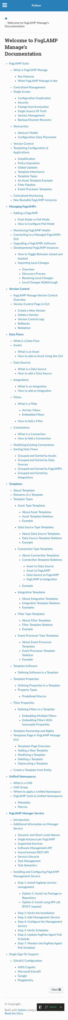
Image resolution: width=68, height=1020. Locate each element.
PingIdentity (25, 980)
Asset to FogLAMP (38, 570)
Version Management (31, 115)
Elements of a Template (28, 494)
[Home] (6, 18)
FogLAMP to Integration (41, 579)
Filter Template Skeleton (37, 624)
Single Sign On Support (24, 954)
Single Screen (21, 91)
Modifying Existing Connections (33, 445)
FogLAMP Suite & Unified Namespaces (38, 796)
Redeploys (24, 328)
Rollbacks (24, 323)
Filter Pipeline (26, 184)
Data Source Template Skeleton (42, 538)
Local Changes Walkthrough (40, 282)
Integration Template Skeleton (41, 603)
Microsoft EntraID (29, 971)
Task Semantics (27, 865)
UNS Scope (20, 787)
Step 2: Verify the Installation (36, 913)
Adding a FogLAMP (25, 213)
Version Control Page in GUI (31, 304)
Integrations (21, 380)
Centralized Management (29, 87)
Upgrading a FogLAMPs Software (34, 243)
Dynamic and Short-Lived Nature (39, 835)
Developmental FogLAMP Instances (36, 247)
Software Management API (35, 848)
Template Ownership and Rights (33, 731)
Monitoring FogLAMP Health (31, 230)
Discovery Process (34, 273)
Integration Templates (31, 592)
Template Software (25, 666)
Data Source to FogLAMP (42, 575)
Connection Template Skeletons (42, 559)
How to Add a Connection (34, 438)
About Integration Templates (40, 598)
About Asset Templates (36, 512)
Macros (22, 806)
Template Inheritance (31, 171)
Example (27, 520)
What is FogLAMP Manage (30, 70)
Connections (21, 427)
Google (22, 975)
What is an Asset (28, 351)
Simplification (26, 158)
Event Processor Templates (35, 189)
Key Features (26, 76)
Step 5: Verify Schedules (33, 930)
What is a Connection (32, 434)
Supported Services (30, 843)
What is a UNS (22, 783)
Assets (17, 345)
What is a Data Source (32, 369)
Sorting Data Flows (25, 449)
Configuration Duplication (34, 98)
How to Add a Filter (30, 421)
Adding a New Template (33, 750)
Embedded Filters (33, 414)
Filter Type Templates (31, 614)
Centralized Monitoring (28, 195)
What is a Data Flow (26, 341)
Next (54, 989)
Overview (28, 269)
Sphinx (22, 1010)
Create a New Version (31, 310)
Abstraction (20, 126)
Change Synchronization (33, 106)
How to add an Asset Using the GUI (40, 356)
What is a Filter (27, 403)
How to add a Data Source (34, 373)
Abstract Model (28, 132)
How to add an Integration (34, 390)
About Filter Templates (36, 620)
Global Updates (28, 167)
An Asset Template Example (35, 180)
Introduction (21, 819)
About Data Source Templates (41, 533)
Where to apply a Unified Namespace (37, 791)
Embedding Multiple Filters (39, 715)
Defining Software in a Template (38, 672)
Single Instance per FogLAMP (36, 839)
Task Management (29, 861)
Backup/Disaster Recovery (34, 119)
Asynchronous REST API (33, 852)
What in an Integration (32, 386)
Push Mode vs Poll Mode (34, 219)
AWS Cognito (26, 967)
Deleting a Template (30, 759)
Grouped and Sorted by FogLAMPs (40, 468)
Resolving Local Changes (37, 278)
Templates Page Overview (34, 746)
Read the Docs (14, 1013)
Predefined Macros (34, 696)
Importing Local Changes (33, 263)
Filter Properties (23, 702)
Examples (28, 607)
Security (23, 102)
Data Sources (21, 362)
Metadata (24, 802)
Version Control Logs (31, 319)
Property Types (27, 689)
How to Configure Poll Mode (36, 223)
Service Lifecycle (28, 856)
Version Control (23, 143)
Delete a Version (28, 315)
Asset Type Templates (31, 505)
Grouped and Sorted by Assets (37, 455)
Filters (17, 397)
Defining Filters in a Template (36, 709)
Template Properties (26, 679)
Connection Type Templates (35, 549)
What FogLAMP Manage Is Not (37, 80)
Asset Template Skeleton (37, 516)
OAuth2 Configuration (27, 960)
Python (36, 5)
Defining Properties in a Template (39, 685)
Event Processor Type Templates (38, 635)
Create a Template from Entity (32, 770)
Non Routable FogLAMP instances (35, 200)
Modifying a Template (31, 754)
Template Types (27, 176)
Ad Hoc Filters (31, 410)
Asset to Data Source (39, 566)
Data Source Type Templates (36, 527)
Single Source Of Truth (32, 111)
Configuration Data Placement (37, 137)
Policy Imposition (29, 163)
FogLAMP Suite (19, 63)
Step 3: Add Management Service (39, 917)
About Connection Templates (40, 555)
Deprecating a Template (33, 763)
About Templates (24, 490)
